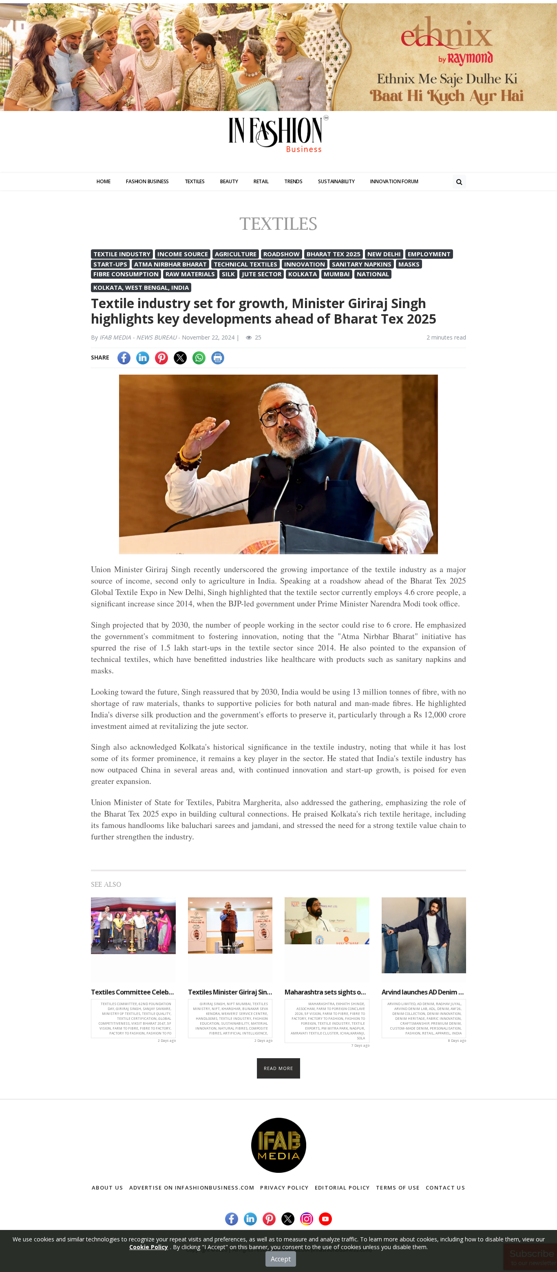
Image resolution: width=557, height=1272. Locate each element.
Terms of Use (398, 1187)
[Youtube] (325, 1218)
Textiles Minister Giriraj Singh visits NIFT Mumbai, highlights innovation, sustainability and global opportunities (230, 992)
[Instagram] (306, 1218)
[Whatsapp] (199, 357)
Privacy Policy (284, 1187)
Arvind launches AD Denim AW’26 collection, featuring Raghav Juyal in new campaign (424, 992)
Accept (281, 1258)
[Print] (217, 357)
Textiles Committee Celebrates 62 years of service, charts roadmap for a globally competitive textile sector (133, 992)
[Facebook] (123, 357)
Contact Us (445, 1187)
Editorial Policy (342, 1187)
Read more (279, 1068)
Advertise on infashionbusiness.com (191, 1187)
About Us (107, 1187)
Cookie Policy (148, 1247)
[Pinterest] (161, 357)
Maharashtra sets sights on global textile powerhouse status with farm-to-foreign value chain (327, 992)
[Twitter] (180, 357)
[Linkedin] (142, 357)
